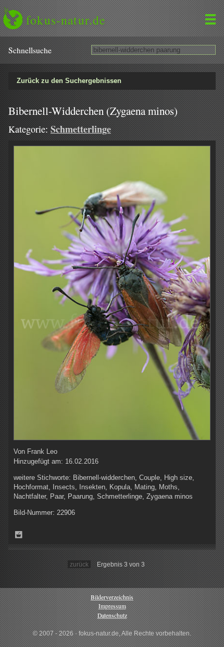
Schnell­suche (30, 50)
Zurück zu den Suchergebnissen (69, 81)
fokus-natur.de (65, 19)
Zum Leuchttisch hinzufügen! (18, 534)
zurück (79, 564)
